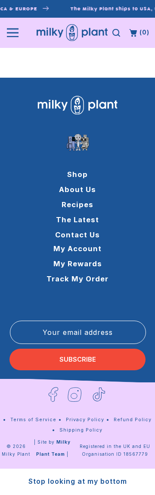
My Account (77, 248)
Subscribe (77, 359)
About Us (77, 189)
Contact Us (77, 234)
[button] (116, 33)
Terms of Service (33, 419)
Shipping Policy (80, 430)
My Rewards (77, 263)
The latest (77, 219)
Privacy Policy (85, 419)
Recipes (77, 204)
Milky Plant (16, 454)
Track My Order (77, 278)
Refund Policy (133, 419)
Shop (77, 174)
